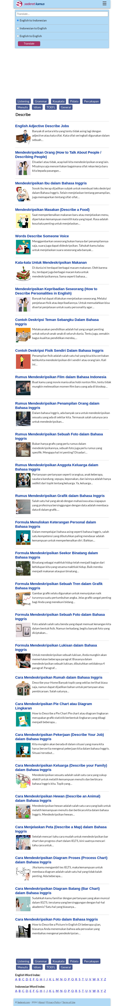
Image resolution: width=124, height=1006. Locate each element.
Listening (23, 101)
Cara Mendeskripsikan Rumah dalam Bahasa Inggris (58, 677)
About (41, 1002)
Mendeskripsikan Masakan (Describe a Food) (52, 210)
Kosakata (58, 101)
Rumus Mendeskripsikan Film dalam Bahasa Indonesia (60, 377)
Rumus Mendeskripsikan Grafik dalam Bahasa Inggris (60, 496)
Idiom (37, 107)
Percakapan (91, 101)
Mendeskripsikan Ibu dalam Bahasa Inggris (51, 183)
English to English (31, 36)
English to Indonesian (33, 20)
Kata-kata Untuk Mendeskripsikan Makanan (51, 262)
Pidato (74, 101)
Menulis (23, 107)
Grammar (41, 101)
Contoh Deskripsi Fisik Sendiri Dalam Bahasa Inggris (59, 350)
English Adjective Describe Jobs (42, 126)
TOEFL (51, 107)
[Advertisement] (62, 72)
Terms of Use (68, 1002)
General (66, 107)
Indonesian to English (33, 28)
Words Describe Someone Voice (42, 236)
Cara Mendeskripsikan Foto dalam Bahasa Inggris (56, 919)
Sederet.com (23, 1002)
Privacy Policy (53, 1002)
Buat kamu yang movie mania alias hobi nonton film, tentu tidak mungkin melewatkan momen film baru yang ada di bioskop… (71, 384)
